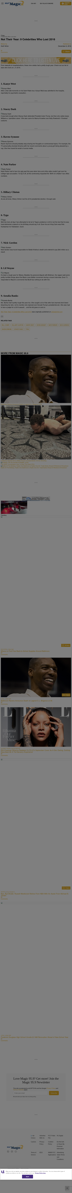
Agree (27, 1176)
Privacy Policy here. (40, 1173)
